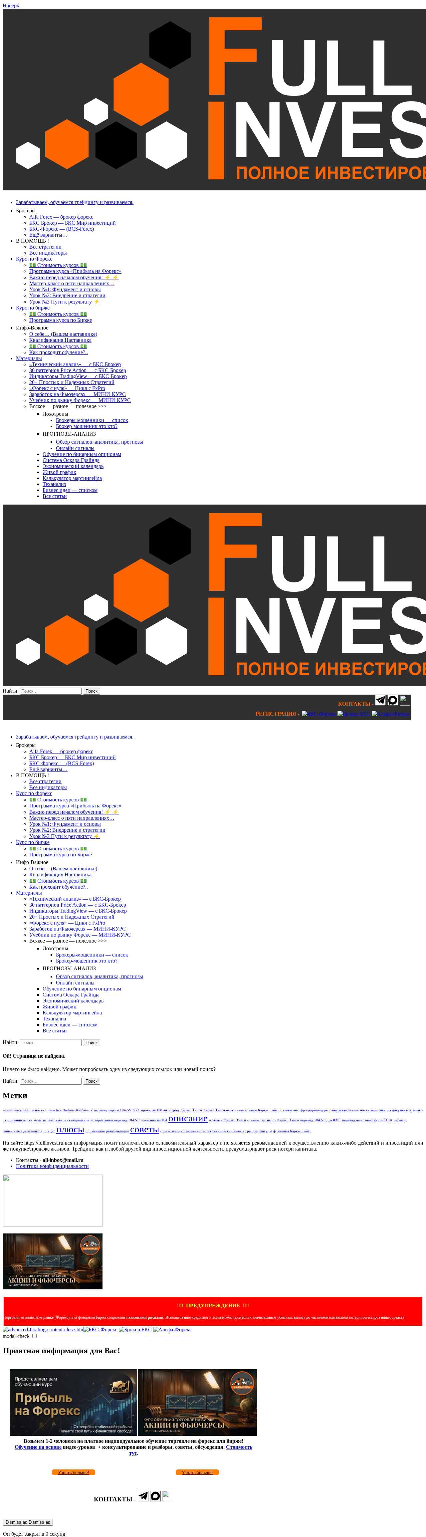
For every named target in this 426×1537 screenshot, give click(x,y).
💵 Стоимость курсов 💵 (58, 265)
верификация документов (390, 1110)
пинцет (49, 1131)
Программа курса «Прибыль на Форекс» (75, 271)
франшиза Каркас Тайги (292, 1131)
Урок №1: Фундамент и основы (65, 289)
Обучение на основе (38, 1447)
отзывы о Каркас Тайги (227, 1120)
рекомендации (117, 1131)
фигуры (266, 1131)
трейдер (251, 1131)
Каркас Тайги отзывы (275, 1110)
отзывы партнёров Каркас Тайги (273, 1120)
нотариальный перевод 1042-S (115, 1120)
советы (144, 1129)
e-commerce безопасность (23, 1110)
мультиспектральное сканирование (61, 1120)
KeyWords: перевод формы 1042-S (103, 1110)
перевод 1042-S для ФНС (320, 1120)
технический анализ (228, 1131)
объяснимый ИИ (154, 1120)
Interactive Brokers (60, 1110)
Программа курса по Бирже (60, 320)
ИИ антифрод (168, 1110)
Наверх (11, 5)
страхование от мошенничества (185, 1131)
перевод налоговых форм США (367, 1120)
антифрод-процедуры (310, 1110)
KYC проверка (144, 1110)
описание (188, 1118)
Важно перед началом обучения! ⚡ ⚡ (74, 277)
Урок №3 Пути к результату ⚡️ (64, 302)
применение (95, 1131)
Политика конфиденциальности (52, 1166)
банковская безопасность (349, 1110)
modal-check (16, 1336)
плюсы (70, 1129)
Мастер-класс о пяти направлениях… (71, 283)
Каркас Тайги (191, 1110)
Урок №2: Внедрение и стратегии (67, 295)
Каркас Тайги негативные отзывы (230, 1110)
